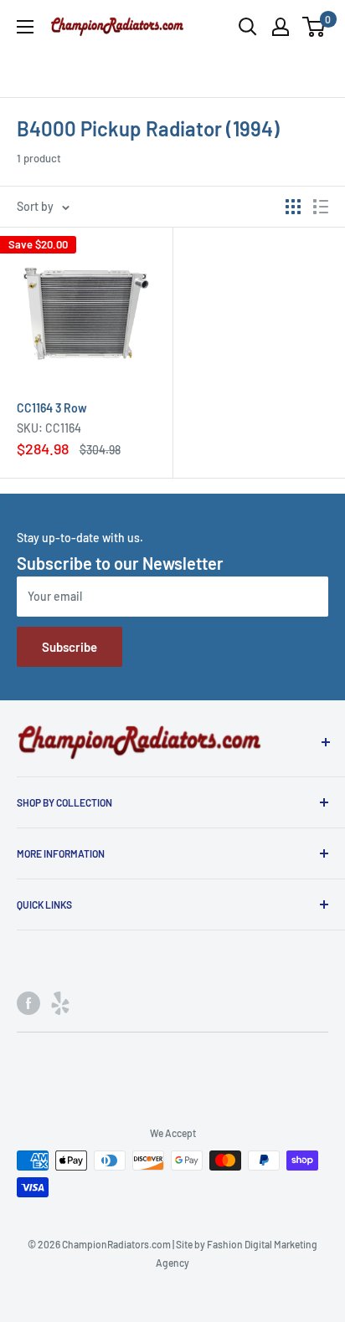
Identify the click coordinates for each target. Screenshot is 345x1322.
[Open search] (248, 27)
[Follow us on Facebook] (28, 1002)
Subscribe (69, 646)
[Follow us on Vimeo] (60, 1002)
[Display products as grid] (293, 206)
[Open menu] (25, 26)
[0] (314, 27)
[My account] (280, 27)
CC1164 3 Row (52, 408)
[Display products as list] (320, 206)
